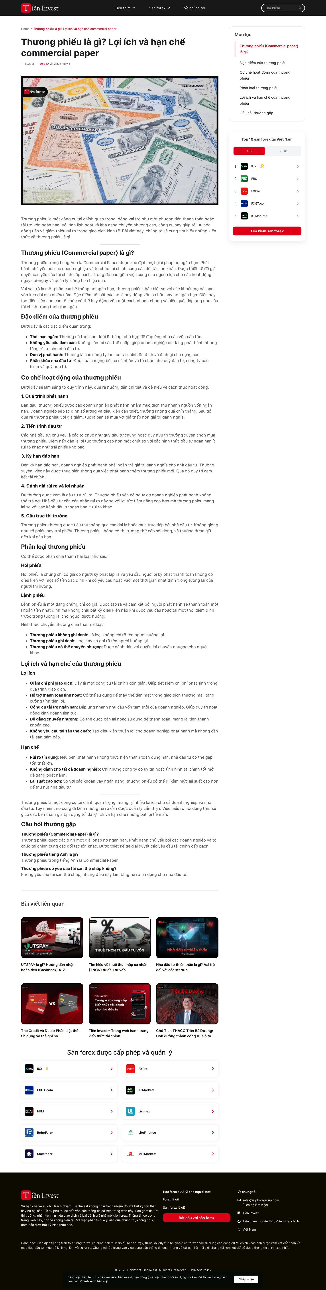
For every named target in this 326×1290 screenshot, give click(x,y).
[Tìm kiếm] (301, 8)
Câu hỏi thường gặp (256, 113)
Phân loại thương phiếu (259, 88)
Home (25, 29)
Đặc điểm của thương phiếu (263, 63)
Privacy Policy (201, 1270)
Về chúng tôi (194, 8)
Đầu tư (44, 63)
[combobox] (279, 8)
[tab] (249, 151)
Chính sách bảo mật (94, 1281)
